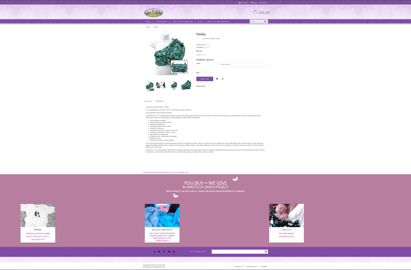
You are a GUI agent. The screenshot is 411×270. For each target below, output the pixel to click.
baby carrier (150, 172)
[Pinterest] (169, 252)
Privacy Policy (252, 267)
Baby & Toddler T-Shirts (38, 236)
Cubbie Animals (162, 241)
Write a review (215, 38)
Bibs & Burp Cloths (162, 238)
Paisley (155, 27)
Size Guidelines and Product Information (159, 113)
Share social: (200, 86)
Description (148, 101)
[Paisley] (149, 85)
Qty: (197, 73)
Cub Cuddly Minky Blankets (162, 233)
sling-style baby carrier (162, 172)
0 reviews (206, 38)
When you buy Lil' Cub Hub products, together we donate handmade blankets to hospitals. (205, 191)
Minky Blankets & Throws (162, 236)
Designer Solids (286, 236)
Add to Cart (205, 79)
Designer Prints (286, 233)
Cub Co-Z (286, 229)
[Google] (164, 252)
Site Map (264, 267)
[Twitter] (159, 252)
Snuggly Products (162, 229)
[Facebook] (155, 252)
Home (148, 27)
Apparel (38, 229)
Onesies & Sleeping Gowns (38, 233)
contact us (239, 267)
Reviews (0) (159, 101)
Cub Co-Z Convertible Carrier (179, 172)
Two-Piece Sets (38, 239)
